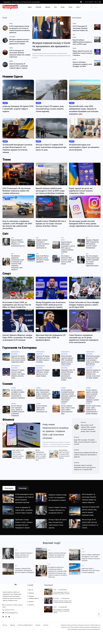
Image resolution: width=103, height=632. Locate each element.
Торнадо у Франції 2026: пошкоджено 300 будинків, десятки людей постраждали (92, 244)
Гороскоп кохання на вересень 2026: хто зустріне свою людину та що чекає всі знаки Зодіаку (93, 374)
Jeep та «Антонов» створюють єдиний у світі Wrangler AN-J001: (82, 64)
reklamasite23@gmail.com (11, 612)
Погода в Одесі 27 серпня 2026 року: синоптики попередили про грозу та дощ (51, 147)
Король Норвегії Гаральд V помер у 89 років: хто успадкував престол (57, 510)
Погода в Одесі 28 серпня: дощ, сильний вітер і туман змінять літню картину (50, 108)
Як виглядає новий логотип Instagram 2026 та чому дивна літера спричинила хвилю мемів (84, 223)
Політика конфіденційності (34, 597)
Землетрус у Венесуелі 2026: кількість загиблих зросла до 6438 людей (67, 260)
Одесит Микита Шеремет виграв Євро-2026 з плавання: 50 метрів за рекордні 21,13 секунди (17, 337)
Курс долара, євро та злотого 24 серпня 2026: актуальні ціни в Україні (64, 454)
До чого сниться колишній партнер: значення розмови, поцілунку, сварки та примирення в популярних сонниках (68, 396)
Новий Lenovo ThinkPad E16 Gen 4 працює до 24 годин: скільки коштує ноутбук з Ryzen (51, 223)
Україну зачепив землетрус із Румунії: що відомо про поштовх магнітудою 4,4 (42, 244)
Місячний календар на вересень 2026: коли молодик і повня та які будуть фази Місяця (93, 360)
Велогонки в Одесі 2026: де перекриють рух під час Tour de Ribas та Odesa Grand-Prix (16, 304)
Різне (77, 7)
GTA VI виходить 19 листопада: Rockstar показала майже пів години (61, 611)
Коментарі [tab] (23, 488)
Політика (38, 7)
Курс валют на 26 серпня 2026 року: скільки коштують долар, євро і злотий (18, 454)
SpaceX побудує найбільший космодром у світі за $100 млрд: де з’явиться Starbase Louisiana (50, 190)
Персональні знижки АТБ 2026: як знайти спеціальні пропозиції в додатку (86, 455)
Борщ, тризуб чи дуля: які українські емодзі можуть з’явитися (82, 53)
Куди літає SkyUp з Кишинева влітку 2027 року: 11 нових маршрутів (91, 570)
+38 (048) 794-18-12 (9, 610)
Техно (70, 7)
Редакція (31, 593)
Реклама (31, 601)
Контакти (31, 605)
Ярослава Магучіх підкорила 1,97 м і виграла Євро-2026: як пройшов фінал (51, 337)
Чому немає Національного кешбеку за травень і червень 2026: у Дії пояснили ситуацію (55, 431)
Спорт (63, 7)
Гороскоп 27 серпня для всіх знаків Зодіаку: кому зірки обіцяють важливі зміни (18, 374)
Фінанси (47, 7)
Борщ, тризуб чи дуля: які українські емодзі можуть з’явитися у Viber (81, 190)
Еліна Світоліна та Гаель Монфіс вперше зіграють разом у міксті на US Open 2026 (84, 304)
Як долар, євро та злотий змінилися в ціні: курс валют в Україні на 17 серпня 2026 (85, 467)
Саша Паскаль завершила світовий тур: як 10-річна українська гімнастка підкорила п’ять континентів (83, 338)
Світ (55, 7)
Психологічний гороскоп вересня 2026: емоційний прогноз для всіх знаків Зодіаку (67, 360)
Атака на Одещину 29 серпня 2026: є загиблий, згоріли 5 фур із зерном (18, 66)
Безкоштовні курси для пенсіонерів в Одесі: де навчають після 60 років (84, 147)
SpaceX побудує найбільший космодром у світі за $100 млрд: (82, 42)
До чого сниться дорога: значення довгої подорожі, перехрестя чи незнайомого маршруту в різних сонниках (92, 396)
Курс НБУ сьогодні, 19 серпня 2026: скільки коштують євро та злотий (85, 442)
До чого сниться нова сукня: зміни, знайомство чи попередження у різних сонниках (93, 409)
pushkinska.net (96, 629)
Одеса (30, 7)
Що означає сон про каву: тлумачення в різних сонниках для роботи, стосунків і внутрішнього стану (43, 394)
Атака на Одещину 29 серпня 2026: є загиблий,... (23, 2)
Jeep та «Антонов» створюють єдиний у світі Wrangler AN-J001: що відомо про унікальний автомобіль (17, 224)
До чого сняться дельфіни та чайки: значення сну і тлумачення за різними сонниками (18, 394)
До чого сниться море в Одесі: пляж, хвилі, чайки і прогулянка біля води (68, 409)
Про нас (31, 589)
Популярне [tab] (9, 488)
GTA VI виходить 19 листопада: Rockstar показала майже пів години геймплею (16, 190)
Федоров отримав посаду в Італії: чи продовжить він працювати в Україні (19, 41)
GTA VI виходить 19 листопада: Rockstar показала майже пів (80, 28)
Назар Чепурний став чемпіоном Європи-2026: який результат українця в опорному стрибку (51, 304)
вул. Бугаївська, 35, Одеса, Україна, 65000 (13, 606)
